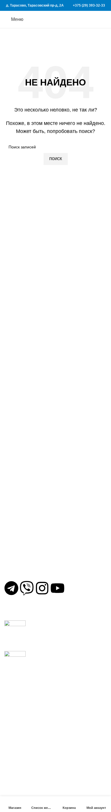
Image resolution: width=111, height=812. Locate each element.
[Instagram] (42, 588)
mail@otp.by (20, 572)
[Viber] (27, 588)
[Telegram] (11, 588)
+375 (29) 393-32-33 (89, 5)
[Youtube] (57, 588)
